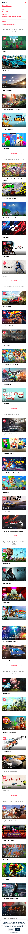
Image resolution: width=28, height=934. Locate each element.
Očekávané (5, 11)
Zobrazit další (14, 153)
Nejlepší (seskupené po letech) (11, 16)
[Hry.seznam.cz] (4, 2)
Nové (3, 9)
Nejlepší (4, 14)
